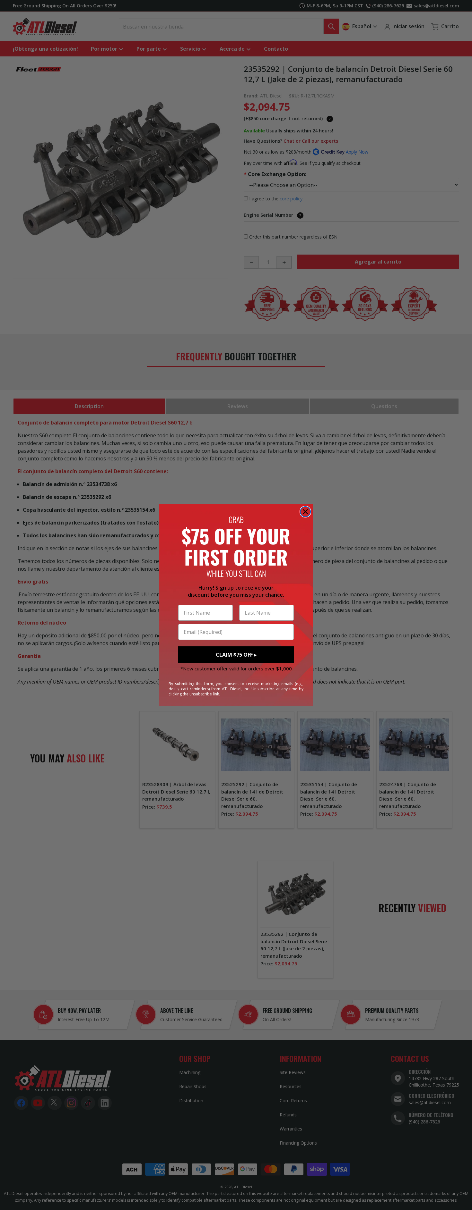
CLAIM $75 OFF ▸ (236, 654)
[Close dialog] (305, 512)
